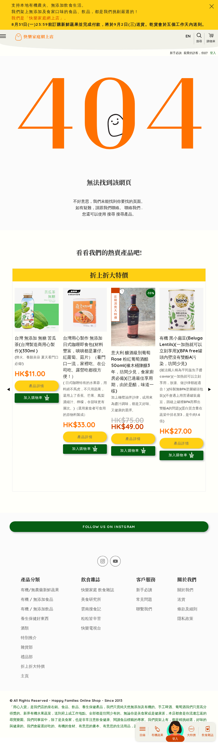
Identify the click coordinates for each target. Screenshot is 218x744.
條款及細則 (187, 608)
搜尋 (111, 214)
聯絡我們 (132, 207)
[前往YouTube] (115, 561)
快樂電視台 (91, 628)
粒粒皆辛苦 (91, 618)
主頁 (25, 675)
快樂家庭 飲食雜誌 (97, 589)
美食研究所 (91, 599)
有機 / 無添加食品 (37, 599)
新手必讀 (176, 53)
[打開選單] (3, 36)
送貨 (181, 599)
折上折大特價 (33, 666)
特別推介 (29, 637)
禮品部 (27, 656)
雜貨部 (27, 647)
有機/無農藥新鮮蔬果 (40, 589)
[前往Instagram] (102, 561)
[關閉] (211, 6)
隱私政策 (185, 618)
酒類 (25, 628)
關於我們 (185, 589)
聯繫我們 (144, 608)
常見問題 (144, 599)
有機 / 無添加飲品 (37, 608)
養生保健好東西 (35, 618)
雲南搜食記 (91, 608)
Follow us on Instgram (109, 527)
